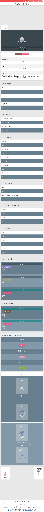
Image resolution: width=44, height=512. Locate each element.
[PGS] (23, 1)
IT (40, 1)
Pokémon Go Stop (21, 3)
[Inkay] (22, 392)
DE (33, 1)
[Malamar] (22, 418)
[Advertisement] (22, 15)
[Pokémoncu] (25, 1)
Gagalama (22, 264)
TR (42, 1)
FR (38, 1)
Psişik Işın (22, 321)
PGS (10, 510)
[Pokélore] (28, 1)
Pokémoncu (15, 510)
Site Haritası (33, 510)
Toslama (22, 277)
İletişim (27, 510)
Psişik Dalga (22, 290)
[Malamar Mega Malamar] (22, 461)
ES (35, 1)
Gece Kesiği (22, 309)
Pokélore (22, 510)
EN (30, 1)
